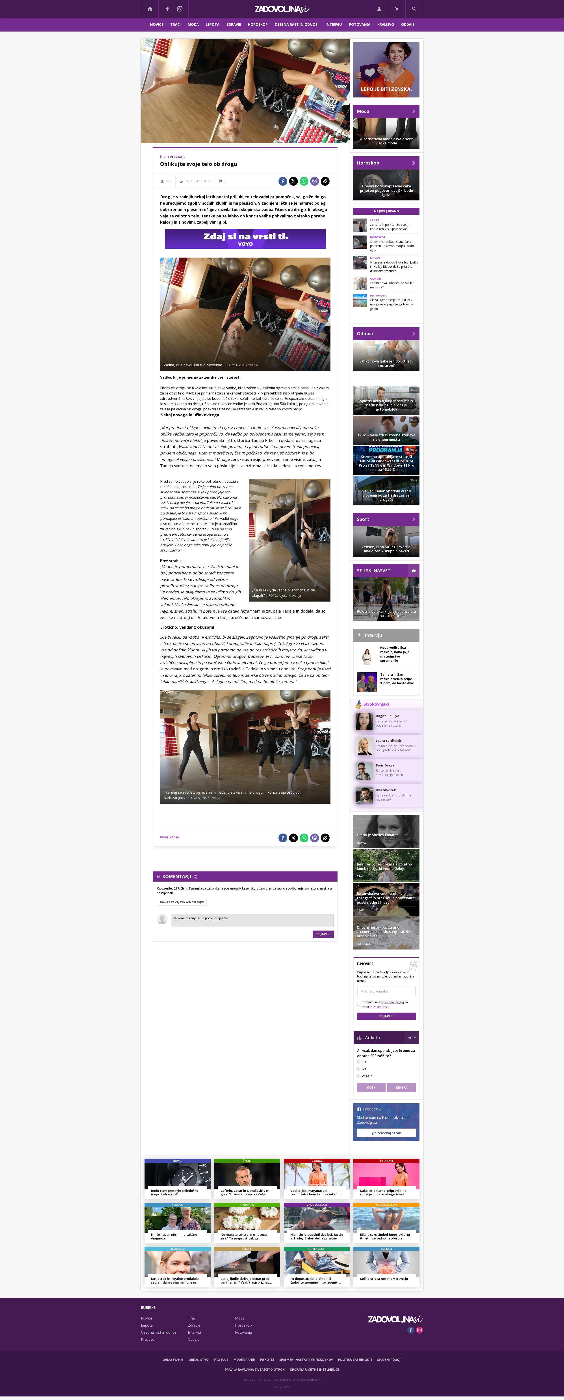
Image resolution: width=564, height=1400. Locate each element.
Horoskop (258, 24)
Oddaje (407, 24)
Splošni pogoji (389, 1359)
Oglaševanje (173, 1359)
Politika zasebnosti (355, 1359)
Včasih (367, 1076)
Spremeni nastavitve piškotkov (306, 1359)
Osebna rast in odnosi (297, 24)
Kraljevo (385, 24)
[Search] (414, 9)
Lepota (212, 24)
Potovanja (359, 24)
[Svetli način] (396, 9)
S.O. (169, 181)
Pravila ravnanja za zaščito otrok (255, 1369)
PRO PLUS (221, 1359)
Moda (193, 24)
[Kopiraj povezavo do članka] (325, 181)
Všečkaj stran (389, 1133)
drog (164, 837)
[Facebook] (167, 9)
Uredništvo (199, 1359)
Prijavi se (323, 934)
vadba (174, 837)
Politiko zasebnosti (375, 1007)
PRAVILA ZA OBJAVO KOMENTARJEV (182, 902)
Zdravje (233, 24)
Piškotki (267, 1359)
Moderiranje (244, 1359)
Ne (364, 1069)
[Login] (379, 9)
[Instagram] (180, 9)
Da (364, 1062)
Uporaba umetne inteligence (314, 1369)
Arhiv (412, 1037)
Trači (175, 24)
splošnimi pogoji (392, 1002)
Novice (156, 24)
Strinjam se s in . (385, 1004)
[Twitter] (293, 181)
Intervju (334, 24)
